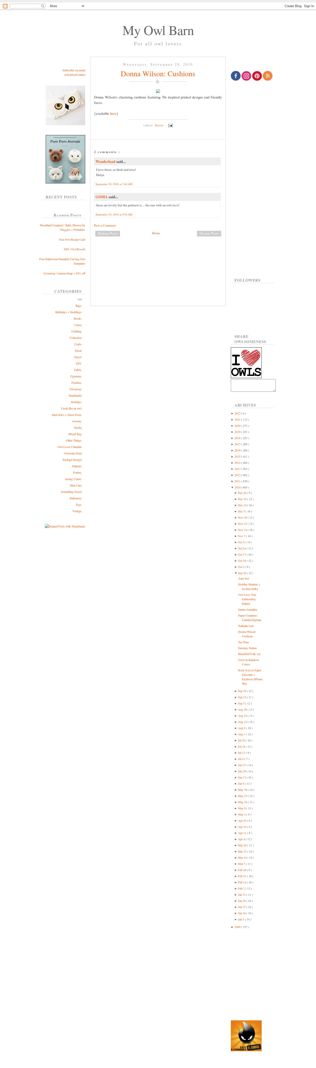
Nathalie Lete (246, 626)
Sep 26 (242, 573)
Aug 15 (243, 722)
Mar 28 (242, 845)
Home (156, 233)
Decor (77, 357)
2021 (238, 419)
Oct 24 (242, 548)
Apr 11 (242, 833)
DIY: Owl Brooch (74, 249)
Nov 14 (243, 530)
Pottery (77, 472)
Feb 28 (242, 870)
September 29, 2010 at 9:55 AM (114, 214)
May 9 (242, 808)
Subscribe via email (73, 70)
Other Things (73, 440)
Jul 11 (242, 753)
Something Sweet (71, 492)
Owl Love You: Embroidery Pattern (247, 599)
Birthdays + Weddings (68, 312)
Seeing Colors (73, 479)
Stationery (75, 498)
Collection (75, 338)
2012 (238, 475)
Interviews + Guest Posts (66, 415)
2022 (238, 413)
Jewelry (76, 421)
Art (79, 299)
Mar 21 (242, 851)
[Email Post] (170, 125)
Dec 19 (242, 499)
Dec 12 (242, 505)
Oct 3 (241, 567)
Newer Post (108, 233)
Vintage (76, 511)
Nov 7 (242, 536)
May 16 (243, 802)
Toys (78, 504)
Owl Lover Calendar (69, 447)
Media (77, 427)
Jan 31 (242, 894)
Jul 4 (241, 759)
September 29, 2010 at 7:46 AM (114, 184)
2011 (238, 481)
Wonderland (106, 161)
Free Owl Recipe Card (72, 239)
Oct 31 (242, 542)
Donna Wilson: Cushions (158, 73)
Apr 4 (242, 839)
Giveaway (75, 389)
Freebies (76, 383)
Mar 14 (242, 857)
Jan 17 (242, 907)
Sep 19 (242, 691)
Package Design (72, 460)
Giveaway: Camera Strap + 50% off (64, 273)
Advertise (70, 75)
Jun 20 (242, 771)
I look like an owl (71, 408)
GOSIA (102, 196)
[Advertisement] (158, 256)
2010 (238, 487)
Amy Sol (243, 578)
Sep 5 (241, 703)
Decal (78, 350)
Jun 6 (241, 783)
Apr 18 (242, 827)
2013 (238, 469)
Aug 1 (242, 734)
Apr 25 (242, 820)
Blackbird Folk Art (249, 654)
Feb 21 (242, 876)
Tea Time (243, 642)
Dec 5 (242, 511)
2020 (238, 425)
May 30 (243, 790)
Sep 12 (242, 697)
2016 (238, 450)
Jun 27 (242, 765)
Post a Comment (105, 225)
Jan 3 (241, 919)
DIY (78, 363)
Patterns (76, 466)
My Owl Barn (158, 30)
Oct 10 (242, 561)
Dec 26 (242, 493)
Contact (80, 75)
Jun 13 (242, 777)
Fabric (77, 370)
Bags (78, 306)
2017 (238, 444)
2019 (238, 432)
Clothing (76, 331)
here (113, 113)
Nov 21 (243, 523)
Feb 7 (241, 888)
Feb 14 (242, 882)
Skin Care (75, 485)
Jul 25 (242, 740)
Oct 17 (242, 554)
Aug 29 (243, 709)
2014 (238, 463)
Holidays (76, 402)
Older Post (209, 233)
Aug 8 (242, 728)
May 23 (243, 796)
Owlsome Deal (72, 453)
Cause (77, 325)
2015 (238, 456)
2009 (238, 927)
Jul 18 (242, 746)
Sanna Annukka (247, 609)
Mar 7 (242, 864)
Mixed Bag (74, 434)
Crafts (77, 344)
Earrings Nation (247, 648)
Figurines (75, 376)
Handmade (75, 395)
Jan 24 (242, 901)
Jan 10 (242, 913)
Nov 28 (243, 517)
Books (77, 318)
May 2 (242, 814)
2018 (238, 438)
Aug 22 (243, 716)
